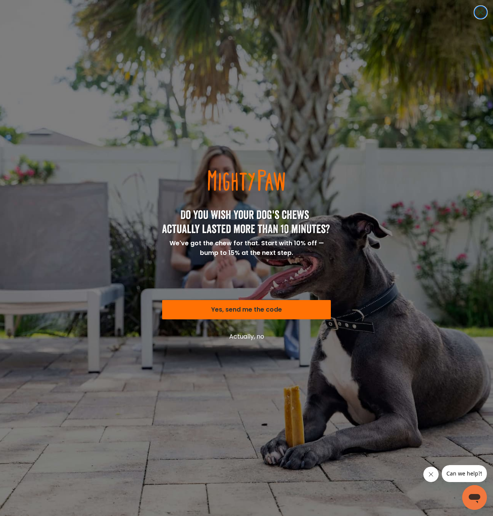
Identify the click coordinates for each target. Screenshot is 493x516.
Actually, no (246, 336)
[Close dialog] (481, 12)
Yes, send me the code (246, 309)
